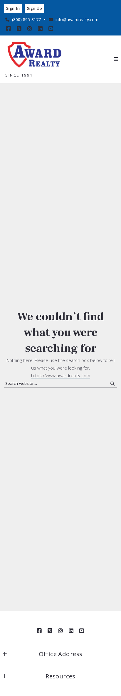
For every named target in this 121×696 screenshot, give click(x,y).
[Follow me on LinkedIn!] (40, 28)
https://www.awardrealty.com (60, 375)
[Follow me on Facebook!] (8, 28)
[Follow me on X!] (19, 28)
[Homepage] (34, 55)
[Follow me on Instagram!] (29, 28)
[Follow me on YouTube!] (50, 28)
